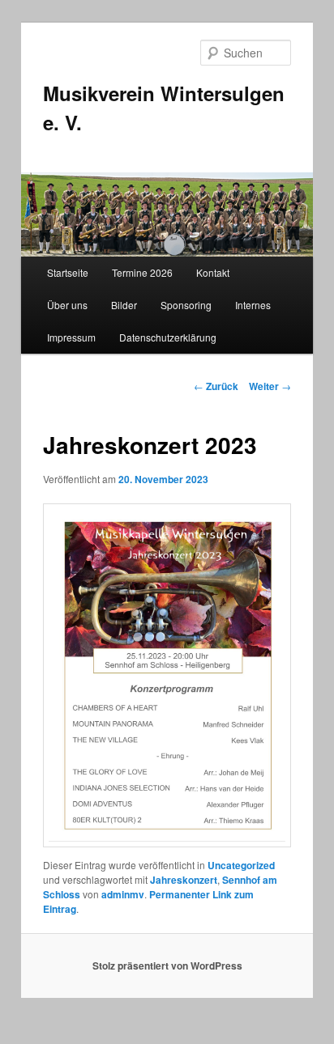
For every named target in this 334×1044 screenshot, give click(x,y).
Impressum (71, 337)
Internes (253, 305)
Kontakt (212, 272)
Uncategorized (241, 865)
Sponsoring (186, 305)
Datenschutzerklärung (167, 337)
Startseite (67, 272)
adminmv (122, 894)
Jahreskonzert (183, 879)
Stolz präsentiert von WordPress (167, 965)
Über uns (67, 305)
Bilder (124, 305)
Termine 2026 (142, 272)
